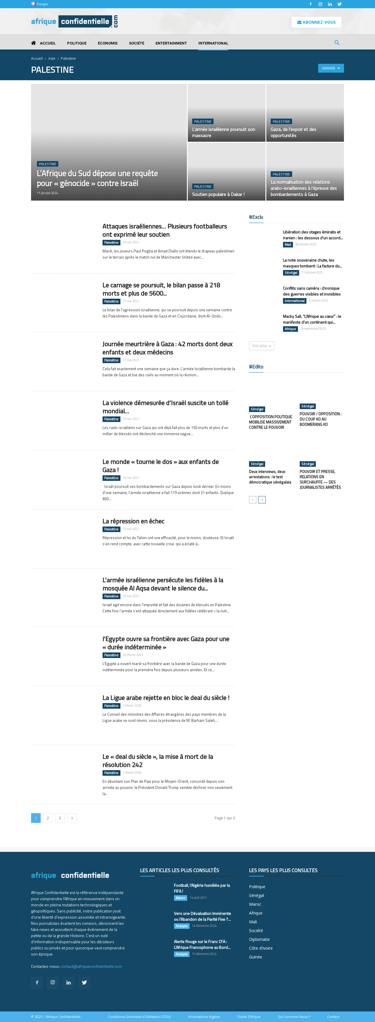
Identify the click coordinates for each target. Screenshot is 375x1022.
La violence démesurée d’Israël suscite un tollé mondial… (166, 407)
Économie (107, 43)
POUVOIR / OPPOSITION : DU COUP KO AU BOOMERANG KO (321, 419)
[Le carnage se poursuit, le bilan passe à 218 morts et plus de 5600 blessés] (63, 303)
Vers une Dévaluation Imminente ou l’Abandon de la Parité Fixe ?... (202, 916)
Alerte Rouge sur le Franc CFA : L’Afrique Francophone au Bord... (202, 944)
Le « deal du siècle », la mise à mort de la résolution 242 (158, 760)
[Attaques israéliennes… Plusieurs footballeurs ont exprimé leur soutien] (63, 244)
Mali (288, 244)
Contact (333, 1016)
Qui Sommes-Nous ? (294, 1016)
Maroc (180, 897)
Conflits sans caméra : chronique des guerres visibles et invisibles (312, 291)
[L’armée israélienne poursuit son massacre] (226, 113)
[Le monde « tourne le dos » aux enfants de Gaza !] (63, 479)
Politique (76, 43)
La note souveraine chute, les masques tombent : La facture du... (312, 263)
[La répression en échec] (63, 539)
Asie (51, 58)
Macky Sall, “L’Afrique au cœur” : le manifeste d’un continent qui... (312, 319)
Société (136, 43)
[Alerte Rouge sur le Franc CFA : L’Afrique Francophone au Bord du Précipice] (154, 949)
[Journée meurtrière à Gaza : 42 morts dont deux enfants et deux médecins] (63, 362)
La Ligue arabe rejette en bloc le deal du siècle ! (166, 698)
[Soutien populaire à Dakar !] (226, 172)
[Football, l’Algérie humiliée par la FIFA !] (154, 892)
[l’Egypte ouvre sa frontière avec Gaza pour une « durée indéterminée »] (63, 657)
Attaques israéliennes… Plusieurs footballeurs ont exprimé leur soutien (165, 230)
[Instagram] (320, 4)
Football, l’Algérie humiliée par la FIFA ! (202, 888)
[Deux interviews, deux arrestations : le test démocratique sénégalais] (271, 451)
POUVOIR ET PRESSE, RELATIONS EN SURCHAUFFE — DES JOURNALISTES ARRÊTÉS (320, 479)
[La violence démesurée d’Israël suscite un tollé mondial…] (63, 420)
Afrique (290, 328)
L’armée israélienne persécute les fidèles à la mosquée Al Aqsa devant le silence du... (163, 584)
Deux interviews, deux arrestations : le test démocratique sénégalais (270, 477)
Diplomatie (259, 939)
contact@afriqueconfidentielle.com (91, 966)
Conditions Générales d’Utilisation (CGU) (139, 1016)
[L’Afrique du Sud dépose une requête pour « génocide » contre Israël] (109, 151)
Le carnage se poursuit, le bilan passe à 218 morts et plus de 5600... (161, 289)
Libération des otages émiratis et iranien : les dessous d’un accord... (313, 235)
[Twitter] (339, 4)
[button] (337, 43)
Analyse (182, 926)
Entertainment (171, 43)
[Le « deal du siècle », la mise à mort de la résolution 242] (63, 774)
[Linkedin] (329, 4)
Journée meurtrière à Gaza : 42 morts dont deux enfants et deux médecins (168, 348)
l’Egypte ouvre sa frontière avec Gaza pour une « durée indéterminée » (166, 643)
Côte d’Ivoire (261, 948)
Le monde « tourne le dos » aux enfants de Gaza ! (161, 466)
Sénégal (291, 272)
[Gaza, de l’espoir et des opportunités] (305, 113)
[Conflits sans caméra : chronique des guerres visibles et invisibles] (263, 295)
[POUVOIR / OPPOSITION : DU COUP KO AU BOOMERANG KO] (322, 394)
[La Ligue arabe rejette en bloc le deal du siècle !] (63, 715)
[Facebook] (310, 4)
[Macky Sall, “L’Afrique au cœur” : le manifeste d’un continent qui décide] (263, 323)
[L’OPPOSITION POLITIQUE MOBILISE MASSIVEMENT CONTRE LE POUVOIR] (271, 395)
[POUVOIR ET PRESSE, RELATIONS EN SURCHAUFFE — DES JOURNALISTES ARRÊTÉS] (322, 451)
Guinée (255, 957)
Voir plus (259, 345)
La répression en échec (133, 521)
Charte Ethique (248, 1016)
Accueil (47, 43)
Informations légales (204, 1016)
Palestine (47, 164)
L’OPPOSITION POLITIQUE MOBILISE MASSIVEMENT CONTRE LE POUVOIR (270, 422)
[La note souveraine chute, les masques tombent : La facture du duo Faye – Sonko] (263, 267)
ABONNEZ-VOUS (318, 22)
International (213, 43)
